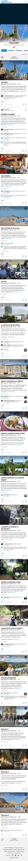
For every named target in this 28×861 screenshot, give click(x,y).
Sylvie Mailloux (7, 133)
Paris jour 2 (5, 772)
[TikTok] (18, 855)
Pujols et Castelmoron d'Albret (12, 381)
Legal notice (17, 853)
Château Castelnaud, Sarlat (11, 582)
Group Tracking (17, 849)
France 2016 (14, 43)
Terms (5, 851)
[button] (26, 1)
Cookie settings (20, 851)
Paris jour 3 (5, 815)
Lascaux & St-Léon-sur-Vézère (11, 628)
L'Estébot (4, 82)
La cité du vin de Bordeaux (10, 325)
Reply (8, 99)
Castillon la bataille (8, 114)
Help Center (11, 853)
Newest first (25, 54)
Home (16, 847)
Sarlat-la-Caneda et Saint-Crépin (13, 433)
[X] (21, 855)
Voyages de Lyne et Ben (9, 63)
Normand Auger (7, 345)
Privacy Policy (11, 851)
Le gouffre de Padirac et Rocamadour (9, 528)
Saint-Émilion (6, 176)
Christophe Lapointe (8, 95)
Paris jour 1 (5, 729)
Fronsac (4, 281)
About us (21, 847)
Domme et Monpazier (8, 678)
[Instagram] (12, 855)
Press (23, 849)
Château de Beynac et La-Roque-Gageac (12, 479)
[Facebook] (15, 855)
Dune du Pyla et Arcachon (10, 228)
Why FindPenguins (8, 849)
